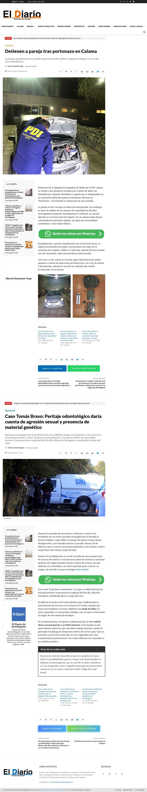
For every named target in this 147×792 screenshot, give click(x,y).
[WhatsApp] (76, 71)
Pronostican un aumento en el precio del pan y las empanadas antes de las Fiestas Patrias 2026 (14, 246)
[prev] (98, 38)
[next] (101, 38)
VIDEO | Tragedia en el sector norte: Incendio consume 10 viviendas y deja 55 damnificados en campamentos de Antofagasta (14, 230)
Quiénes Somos (128, 790)
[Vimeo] (130, 1)
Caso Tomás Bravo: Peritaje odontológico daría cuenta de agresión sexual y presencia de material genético (54, 383)
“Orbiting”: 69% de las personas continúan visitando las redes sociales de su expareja (46, 38)
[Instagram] (124, 1)
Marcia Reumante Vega (15, 66)
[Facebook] (120, 1)
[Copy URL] (103, 71)
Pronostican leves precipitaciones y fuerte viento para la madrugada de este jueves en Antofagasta (14, 194)
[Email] (87, 71)
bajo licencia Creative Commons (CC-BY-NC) (54, 790)
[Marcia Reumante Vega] (19, 268)
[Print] (92, 71)
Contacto (118, 790)
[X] (127, 1)
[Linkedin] (81, 71)
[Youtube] (133, 1)
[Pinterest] (71, 71)
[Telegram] (97, 71)
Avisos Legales (140, 790)
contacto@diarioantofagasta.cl (61, 782)
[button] (144, 32)
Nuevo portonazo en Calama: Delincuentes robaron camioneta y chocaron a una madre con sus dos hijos (69, 335)
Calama (9, 45)
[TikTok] (115, 774)
